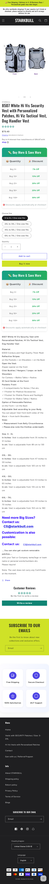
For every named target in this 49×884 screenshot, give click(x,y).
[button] (3, 20)
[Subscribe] (41, 648)
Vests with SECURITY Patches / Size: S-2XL (23, 737)
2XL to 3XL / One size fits (17, 224)
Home (8, 730)
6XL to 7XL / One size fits (17, 236)
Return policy (11, 785)
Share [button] (7, 580)
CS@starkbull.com (18, 526)
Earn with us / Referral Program (19, 757)
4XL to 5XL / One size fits (17, 230)
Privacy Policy (11, 791)
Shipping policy (12, 779)
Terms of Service (12, 797)
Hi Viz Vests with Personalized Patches (22, 745)
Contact (8, 751)
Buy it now (24, 264)
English (23, 860)
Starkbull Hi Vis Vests (27, 879)
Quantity (5, 242)
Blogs (7, 802)
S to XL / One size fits (15, 218)
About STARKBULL (13, 773)
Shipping (5, 135)
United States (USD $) (23, 846)
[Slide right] (30, 97)
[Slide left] (19, 97)
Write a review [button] (24, 603)
